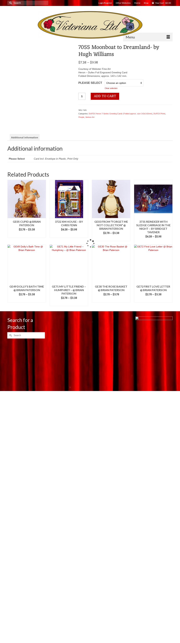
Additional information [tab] (24, 137)
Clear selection (111, 88)
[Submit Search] (10, 3)
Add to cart (105, 96)
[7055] (40, 76)
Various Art (89, 117)
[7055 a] (40, 118)
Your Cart (163, 3)
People (81, 117)
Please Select (90, 82)
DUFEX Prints (159, 114)
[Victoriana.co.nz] (90, 24)
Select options (26, 235)
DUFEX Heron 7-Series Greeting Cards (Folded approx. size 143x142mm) (120, 114)
